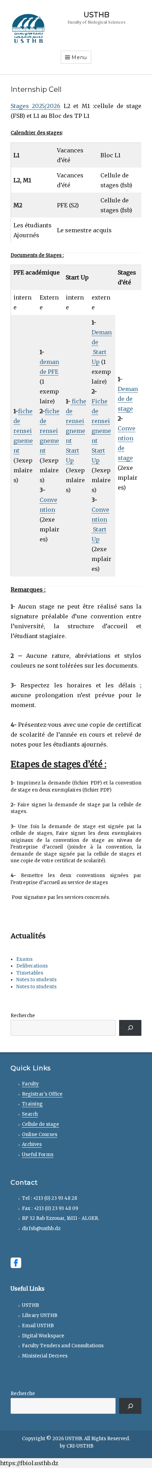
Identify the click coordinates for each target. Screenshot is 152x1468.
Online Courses (39, 1135)
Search (30, 1114)
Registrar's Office (42, 1094)
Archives (32, 1144)
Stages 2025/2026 (35, 105)
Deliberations (32, 966)
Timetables (29, 973)
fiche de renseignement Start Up (76, 431)
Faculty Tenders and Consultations (63, 1346)
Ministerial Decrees (45, 1356)
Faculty (30, 1084)
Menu (79, 57)
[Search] (130, 1028)
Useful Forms (37, 1155)
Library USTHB (39, 1315)
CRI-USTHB (79, 1446)
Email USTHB (38, 1326)
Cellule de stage (40, 1124)
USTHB (96, 15)
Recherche (23, 1016)
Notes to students (36, 980)
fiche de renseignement (23, 431)
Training (32, 1104)
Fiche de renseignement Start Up (101, 431)
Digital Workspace (43, 1336)
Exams (24, 959)
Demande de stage (128, 398)
